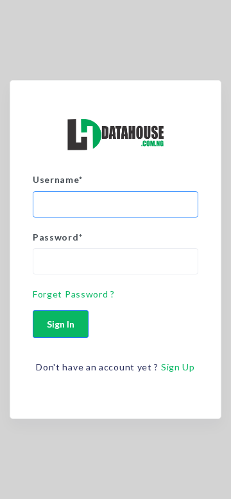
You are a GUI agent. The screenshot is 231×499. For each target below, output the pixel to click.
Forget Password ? (74, 294)
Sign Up (178, 366)
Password (57, 237)
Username (57, 179)
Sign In (60, 324)
